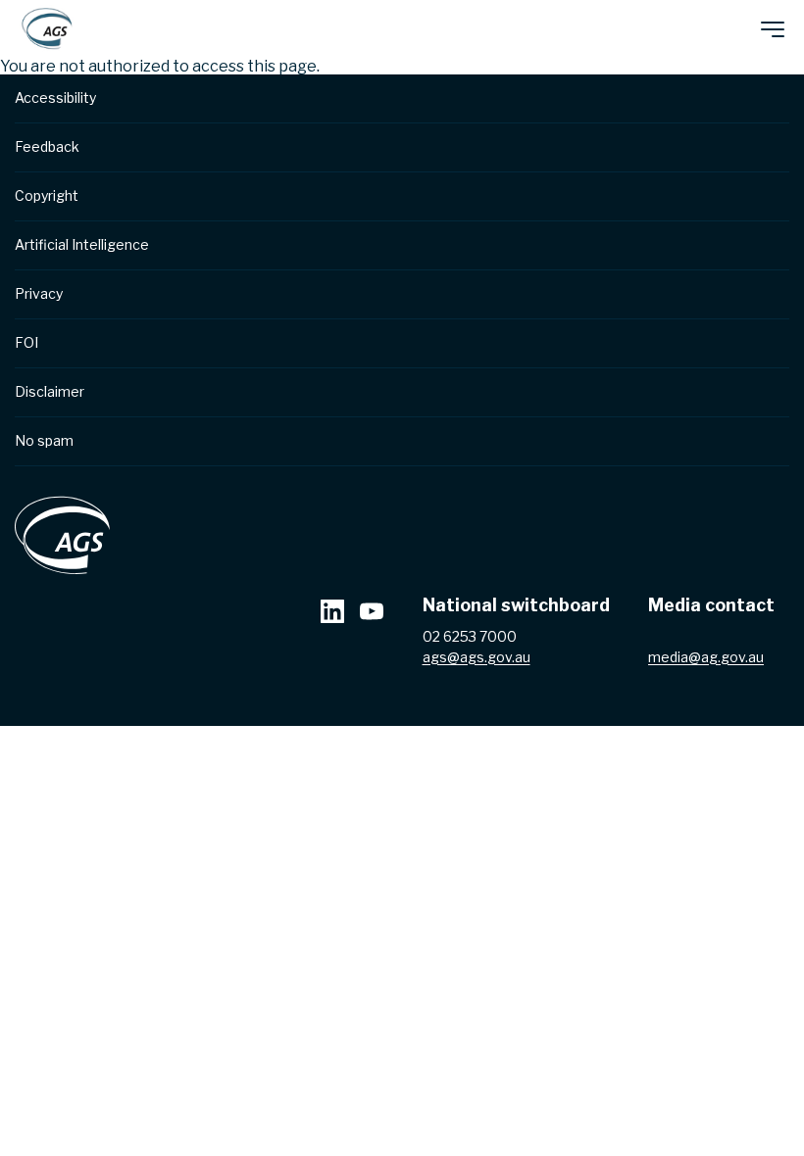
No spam (44, 440)
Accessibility (55, 97)
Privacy (39, 293)
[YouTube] (371, 613)
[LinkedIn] (332, 614)
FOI (26, 342)
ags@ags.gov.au (476, 657)
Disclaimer (49, 391)
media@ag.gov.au (706, 657)
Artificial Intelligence (82, 244)
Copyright (46, 195)
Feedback (47, 146)
